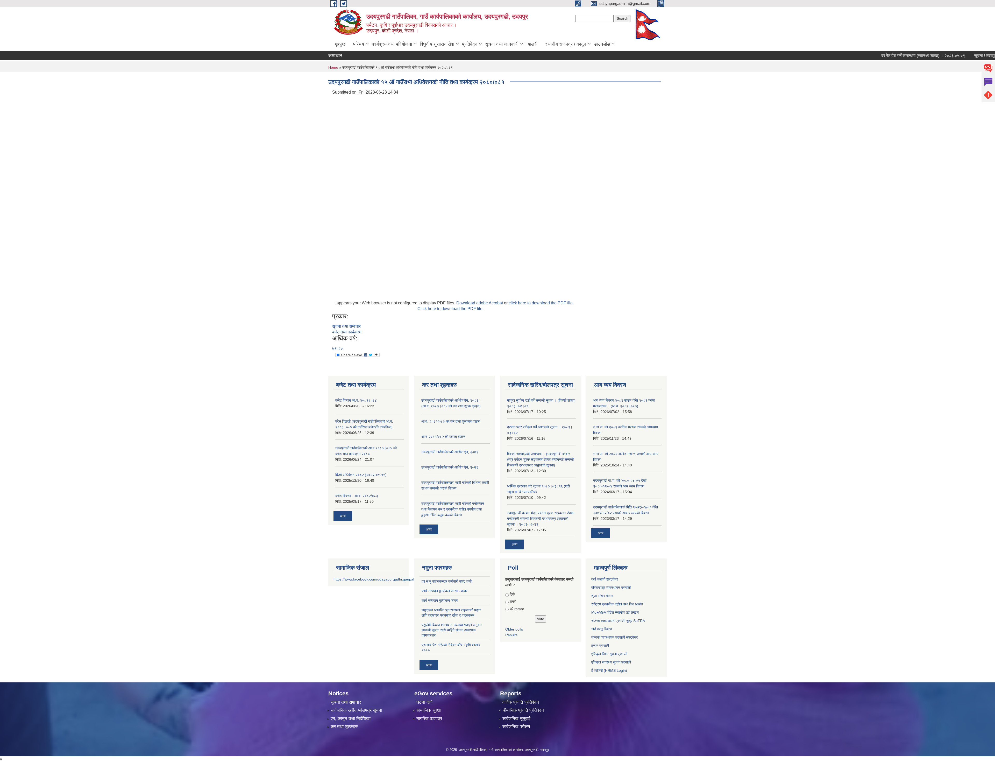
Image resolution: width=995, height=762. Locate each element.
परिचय (358, 44)
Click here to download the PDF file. (450, 308)
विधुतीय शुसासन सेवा (437, 44)
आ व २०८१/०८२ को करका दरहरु (443, 437)
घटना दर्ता (424, 702)
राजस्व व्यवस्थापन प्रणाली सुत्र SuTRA (618, 621)
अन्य (343, 516)
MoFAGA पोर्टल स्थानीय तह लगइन (615, 612)
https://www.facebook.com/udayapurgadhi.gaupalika (376, 579)
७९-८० (337, 348)
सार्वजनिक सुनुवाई (516, 718)
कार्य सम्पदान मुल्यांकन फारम (440, 600)
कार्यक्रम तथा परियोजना (392, 44)
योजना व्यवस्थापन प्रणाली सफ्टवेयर (614, 637)
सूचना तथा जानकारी (501, 44)
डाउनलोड (602, 44)
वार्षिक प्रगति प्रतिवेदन (520, 702)
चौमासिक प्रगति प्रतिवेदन (523, 710)
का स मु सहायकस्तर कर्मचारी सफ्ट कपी (447, 581)
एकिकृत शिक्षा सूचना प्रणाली (609, 654)
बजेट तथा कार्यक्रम (346, 332)
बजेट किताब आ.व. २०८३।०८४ (356, 400)
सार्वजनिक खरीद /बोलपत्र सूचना (356, 710)
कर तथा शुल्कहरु (344, 726)
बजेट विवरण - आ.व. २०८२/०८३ (356, 496)
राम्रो (513, 601)
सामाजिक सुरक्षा (428, 710)
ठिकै (512, 594)
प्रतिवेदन (469, 44)
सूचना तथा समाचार (346, 326)
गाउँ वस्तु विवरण (601, 629)
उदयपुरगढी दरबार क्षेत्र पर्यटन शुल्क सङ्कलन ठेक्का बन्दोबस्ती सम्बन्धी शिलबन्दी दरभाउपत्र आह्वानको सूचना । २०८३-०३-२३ (540, 518)
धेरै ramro (517, 609)
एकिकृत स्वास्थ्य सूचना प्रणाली (611, 662)
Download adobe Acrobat (480, 303)
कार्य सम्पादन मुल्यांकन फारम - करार (444, 591)
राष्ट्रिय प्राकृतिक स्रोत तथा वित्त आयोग (617, 604)
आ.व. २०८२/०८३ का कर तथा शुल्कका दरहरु (450, 421)
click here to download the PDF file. (541, 303)
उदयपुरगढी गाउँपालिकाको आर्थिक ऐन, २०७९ (449, 452)
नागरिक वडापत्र (429, 718)
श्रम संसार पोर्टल (602, 596)
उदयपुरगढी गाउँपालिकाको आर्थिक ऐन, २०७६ (449, 467)
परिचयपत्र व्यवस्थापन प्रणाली (611, 587)
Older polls (514, 629)
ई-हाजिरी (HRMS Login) (609, 670)
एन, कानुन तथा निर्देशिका (351, 718)
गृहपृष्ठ (340, 44)
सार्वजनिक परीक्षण (516, 726)
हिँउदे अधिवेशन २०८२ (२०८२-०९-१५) (361, 475)
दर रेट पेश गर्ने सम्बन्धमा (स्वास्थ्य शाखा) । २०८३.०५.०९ (905, 55)
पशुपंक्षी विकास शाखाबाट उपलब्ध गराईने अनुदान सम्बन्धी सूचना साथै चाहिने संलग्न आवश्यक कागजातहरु (452, 630)
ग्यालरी (531, 44)
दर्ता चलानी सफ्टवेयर (604, 579)
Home (333, 67)
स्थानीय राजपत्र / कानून (565, 44)
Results (511, 635)
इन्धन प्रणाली (600, 646)
